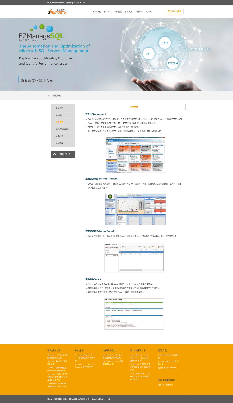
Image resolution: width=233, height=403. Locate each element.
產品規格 (59, 136)
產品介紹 (59, 108)
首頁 (49, 96)
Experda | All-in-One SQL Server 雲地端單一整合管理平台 (140, 358)
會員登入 (149, 12)
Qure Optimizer (61, 129)
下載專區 (139, 12)
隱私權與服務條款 (165, 385)
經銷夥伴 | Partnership (168, 368)
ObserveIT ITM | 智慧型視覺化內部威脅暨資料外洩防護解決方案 (57, 377)
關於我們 (118, 12)
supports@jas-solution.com (75, 3)
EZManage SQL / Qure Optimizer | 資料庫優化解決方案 (140, 376)
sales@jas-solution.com (55, 3)
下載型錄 (64, 154)
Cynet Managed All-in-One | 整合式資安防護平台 (85, 358)
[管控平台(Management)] (135, 155)
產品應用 (59, 115)
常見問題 (59, 143)
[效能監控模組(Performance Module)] (135, 209)
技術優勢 (59, 122)
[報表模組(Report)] (134, 314)
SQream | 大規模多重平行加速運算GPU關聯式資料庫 (140, 367)
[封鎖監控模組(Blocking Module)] (134, 258)
